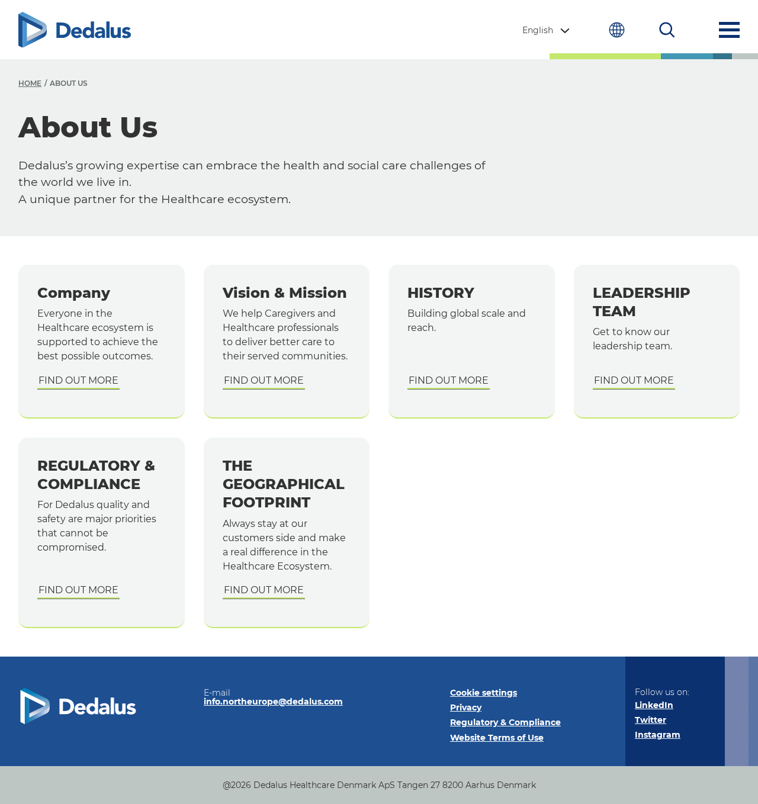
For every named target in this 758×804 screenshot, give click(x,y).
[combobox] (547, 30)
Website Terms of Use (497, 737)
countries (616, 30)
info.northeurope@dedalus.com (273, 701)
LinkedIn (654, 705)
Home (29, 83)
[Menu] (729, 30)
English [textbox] (537, 30)
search (667, 30)
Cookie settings (483, 692)
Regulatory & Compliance (505, 722)
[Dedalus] (74, 30)
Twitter (650, 720)
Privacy (465, 707)
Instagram (657, 734)
